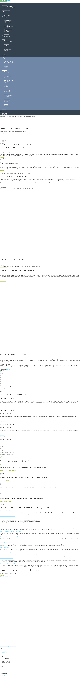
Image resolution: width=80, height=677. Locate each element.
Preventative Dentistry (8, 20)
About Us (3, 39)
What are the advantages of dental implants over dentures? (10, 552)
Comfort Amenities (7, 46)
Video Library (6, 51)
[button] (2, 157)
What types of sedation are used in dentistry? (8, 516)
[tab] (40, 510)
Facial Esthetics (6, 34)
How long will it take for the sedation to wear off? (9, 536)
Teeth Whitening (7, 15)
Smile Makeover (6, 12)
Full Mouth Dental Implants (8, 8)
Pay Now (1, 1)
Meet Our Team (6, 44)
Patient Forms (4, 35)
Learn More (2, 405)
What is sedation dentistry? (5, 510)
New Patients (4, 114)
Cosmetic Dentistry (5, 11)
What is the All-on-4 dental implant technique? (8, 563)
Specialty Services (5, 24)
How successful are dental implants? (6, 547)
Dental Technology (7, 48)
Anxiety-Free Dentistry (6, 10)
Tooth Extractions (7, 21)
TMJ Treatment (6, 31)
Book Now (5, 1)
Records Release (7, 37)
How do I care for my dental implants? (6, 558)
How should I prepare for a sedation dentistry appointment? (10, 531)
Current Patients (5, 113)
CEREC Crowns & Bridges (8, 26)
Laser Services (6, 27)
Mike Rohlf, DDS (8, 42)
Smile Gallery (6, 50)
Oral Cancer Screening (7, 22)
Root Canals (6, 32)
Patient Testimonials (7, 53)
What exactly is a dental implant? (6, 542)
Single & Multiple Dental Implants (9, 7)
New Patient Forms (7, 36)
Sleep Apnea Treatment (8, 30)
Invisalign (5, 14)
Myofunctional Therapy (8, 29)
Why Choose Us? (7, 45)
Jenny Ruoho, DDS (9, 41)
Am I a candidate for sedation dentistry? (7, 526)
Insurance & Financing (7, 49)
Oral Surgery (6, 25)
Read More (11, 363)
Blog (4, 54)
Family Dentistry (6, 17)
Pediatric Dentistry (7, 19)
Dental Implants (4, 5)
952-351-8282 (2, 668)
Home (3, 3)
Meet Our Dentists (7, 40)
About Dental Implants (8, 6)
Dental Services (4, 16)
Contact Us (4, 55)
